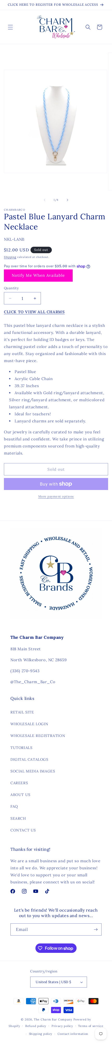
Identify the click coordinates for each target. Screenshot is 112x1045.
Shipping (10, 257)
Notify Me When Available (38, 275)
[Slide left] (44, 200)
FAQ (14, 806)
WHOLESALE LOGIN (29, 724)
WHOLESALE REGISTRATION (37, 735)
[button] (10, 27)
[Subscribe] (95, 929)
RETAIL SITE (22, 712)
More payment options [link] (56, 496)
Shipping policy (41, 1034)
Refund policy (35, 1026)
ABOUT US (20, 794)
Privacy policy (62, 1026)
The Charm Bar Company (53, 1019)
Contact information (73, 1034)
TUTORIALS (21, 747)
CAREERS (19, 783)
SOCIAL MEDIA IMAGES (32, 771)
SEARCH (18, 818)
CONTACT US (23, 830)
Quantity (11, 288)
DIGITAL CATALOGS (29, 759)
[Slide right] (67, 200)
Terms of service (90, 1026)
